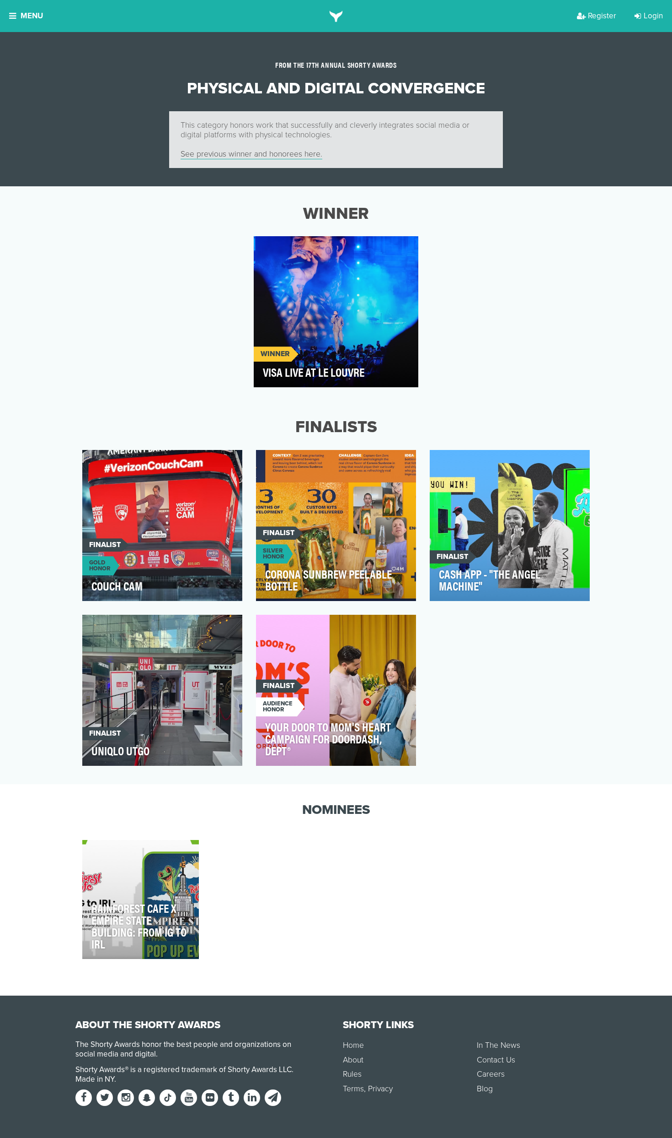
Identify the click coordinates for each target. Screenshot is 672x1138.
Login (653, 16)
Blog (485, 1089)
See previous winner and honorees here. (251, 154)
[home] (336, 16)
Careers (491, 1074)
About (353, 1060)
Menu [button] (32, 16)
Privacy (380, 1089)
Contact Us (496, 1060)
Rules (352, 1074)
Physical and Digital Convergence (323, 248)
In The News (498, 1045)
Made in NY (94, 1079)
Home (353, 1045)
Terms (353, 1089)
